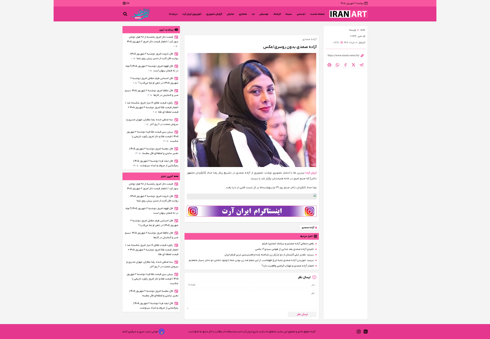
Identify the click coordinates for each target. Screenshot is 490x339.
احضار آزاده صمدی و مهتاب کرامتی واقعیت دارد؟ (288, 265)
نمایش (230, 14)
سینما (289, 14)
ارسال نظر (302, 314)
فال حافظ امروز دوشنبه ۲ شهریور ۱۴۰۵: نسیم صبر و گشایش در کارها (151, 93)
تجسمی (301, 14)
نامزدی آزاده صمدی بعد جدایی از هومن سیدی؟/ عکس (284, 249)
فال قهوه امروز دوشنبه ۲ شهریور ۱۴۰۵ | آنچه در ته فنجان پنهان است (152, 68)
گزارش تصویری (214, 14)
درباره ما (173, 14)
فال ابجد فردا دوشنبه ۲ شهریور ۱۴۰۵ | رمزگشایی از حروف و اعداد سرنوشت (155, 163)
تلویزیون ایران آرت (192, 14)
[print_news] (329, 65)
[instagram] (359, 332)
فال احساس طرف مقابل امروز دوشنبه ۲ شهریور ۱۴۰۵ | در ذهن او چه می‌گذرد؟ (154, 81)
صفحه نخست (317, 14)
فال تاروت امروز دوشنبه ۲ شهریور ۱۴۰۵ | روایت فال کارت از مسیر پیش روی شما (154, 56)
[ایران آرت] (348, 14)
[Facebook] (345, 65)
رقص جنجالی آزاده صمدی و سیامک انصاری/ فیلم (288, 243)
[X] (353, 65)
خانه (362, 30)
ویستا (352, 30)
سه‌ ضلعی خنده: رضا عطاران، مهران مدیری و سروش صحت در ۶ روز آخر (152, 122)
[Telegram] (361, 65)
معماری (243, 14)
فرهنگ (277, 14)
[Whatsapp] (337, 65)
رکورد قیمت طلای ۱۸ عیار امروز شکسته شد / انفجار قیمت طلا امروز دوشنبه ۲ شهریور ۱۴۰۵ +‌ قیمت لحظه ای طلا (151, 107)
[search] (125, 14)
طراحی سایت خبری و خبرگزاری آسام (140, 331)
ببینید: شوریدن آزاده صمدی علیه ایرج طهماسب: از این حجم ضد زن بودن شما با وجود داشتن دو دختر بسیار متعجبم (251, 260)
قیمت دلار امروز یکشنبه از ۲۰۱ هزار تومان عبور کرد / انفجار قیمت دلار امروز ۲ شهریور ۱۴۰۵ (152, 41)
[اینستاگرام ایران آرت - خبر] (252, 211)
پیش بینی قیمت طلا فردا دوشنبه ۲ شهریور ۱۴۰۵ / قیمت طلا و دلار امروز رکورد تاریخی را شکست (152, 136)
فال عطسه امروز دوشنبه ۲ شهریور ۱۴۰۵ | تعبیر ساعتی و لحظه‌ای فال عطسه (153, 151)
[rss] (366, 332)
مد (253, 14)
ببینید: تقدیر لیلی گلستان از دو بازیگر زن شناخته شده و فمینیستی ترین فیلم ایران (269, 254)
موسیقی (264, 14)
